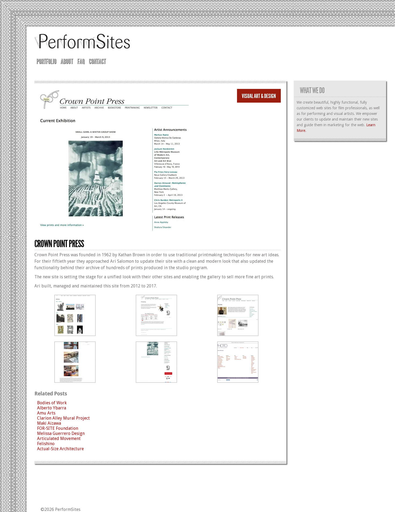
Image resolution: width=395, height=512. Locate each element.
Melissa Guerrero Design (61, 433)
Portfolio (46, 61)
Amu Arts (46, 413)
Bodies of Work (52, 402)
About (66, 61)
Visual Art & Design (259, 96)
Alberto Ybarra (51, 407)
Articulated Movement (59, 438)
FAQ (80, 61)
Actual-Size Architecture (60, 448)
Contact (97, 61)
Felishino (46, 443)
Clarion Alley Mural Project (63, 418)
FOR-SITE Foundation (57, 428)
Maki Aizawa (49, 423)
